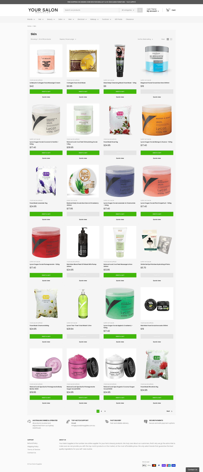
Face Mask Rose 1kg (111, 142)
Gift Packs (118, 19)
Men (70, 19)
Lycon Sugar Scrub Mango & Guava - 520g (156, 142)
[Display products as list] (171, 39)
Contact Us (31, 453)
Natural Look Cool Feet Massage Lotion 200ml (118, 265)
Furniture (105, 19)
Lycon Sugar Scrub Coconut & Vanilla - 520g (44, 143)
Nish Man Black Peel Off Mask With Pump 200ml (81, 265)
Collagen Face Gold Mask (76, 83)
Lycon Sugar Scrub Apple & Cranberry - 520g (118, 327)
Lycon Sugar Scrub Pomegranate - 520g (45, 264)
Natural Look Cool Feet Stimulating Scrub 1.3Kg (82, 143)
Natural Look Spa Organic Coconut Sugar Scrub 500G (119, 388)
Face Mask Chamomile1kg (39, 326)
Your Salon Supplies (36, 80)
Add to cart (46, 91)
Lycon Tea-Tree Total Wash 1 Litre (79, 326)
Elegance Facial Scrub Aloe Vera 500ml (155, 83)
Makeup (93, 19)
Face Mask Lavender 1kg (38, 203)
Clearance (130, 19)
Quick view (46, 97)
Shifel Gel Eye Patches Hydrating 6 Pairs (155, 264)
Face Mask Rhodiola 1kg (149, 387)
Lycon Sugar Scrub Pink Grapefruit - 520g (156, 203)
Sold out (157, 91)
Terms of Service (33, 449)
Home (29, 26)
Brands (29, 19)
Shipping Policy (32, 446)
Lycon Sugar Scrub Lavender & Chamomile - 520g (119, 204)
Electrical (81, 19)
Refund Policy (32, 443)
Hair (39, 19)
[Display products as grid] (168, 39)
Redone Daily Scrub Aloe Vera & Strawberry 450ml (83, 204)
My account (152, 11)
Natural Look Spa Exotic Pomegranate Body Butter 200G (46, 388)
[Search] (140, 10)
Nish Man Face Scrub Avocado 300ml (154, 326)
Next (168, 411)
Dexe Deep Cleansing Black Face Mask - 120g (120, 83)
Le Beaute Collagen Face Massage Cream (45, 83)
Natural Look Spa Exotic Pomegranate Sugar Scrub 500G (81, 388)
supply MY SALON (109, 80)
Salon (60, 19)
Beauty (49, 19)
